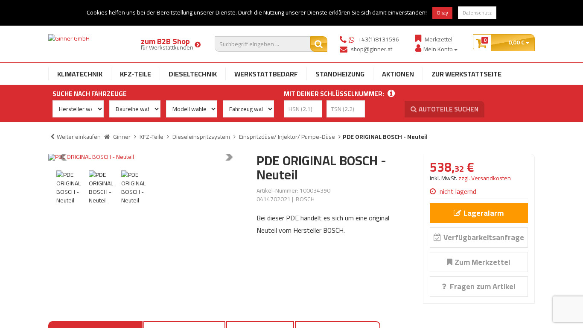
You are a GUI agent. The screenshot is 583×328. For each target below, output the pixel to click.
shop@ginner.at (371, 49)
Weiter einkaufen (79, 136)
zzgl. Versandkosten (484, 178)
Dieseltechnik (193, 73)
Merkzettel (438, 39)
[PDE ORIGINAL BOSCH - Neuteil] (146, 157)
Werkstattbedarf (266, 73)
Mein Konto (438, 49)
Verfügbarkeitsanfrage (483, 237)
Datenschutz (477, 13)
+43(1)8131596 (378, 39)
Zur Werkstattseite (466, 73)
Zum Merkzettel (482, 262)
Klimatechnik (79, 73)
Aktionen (398, 73)
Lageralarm (483, 213)
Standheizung (339, 73)
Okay (442, 13)
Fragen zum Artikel (482, 286)
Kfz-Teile (135, 73)
